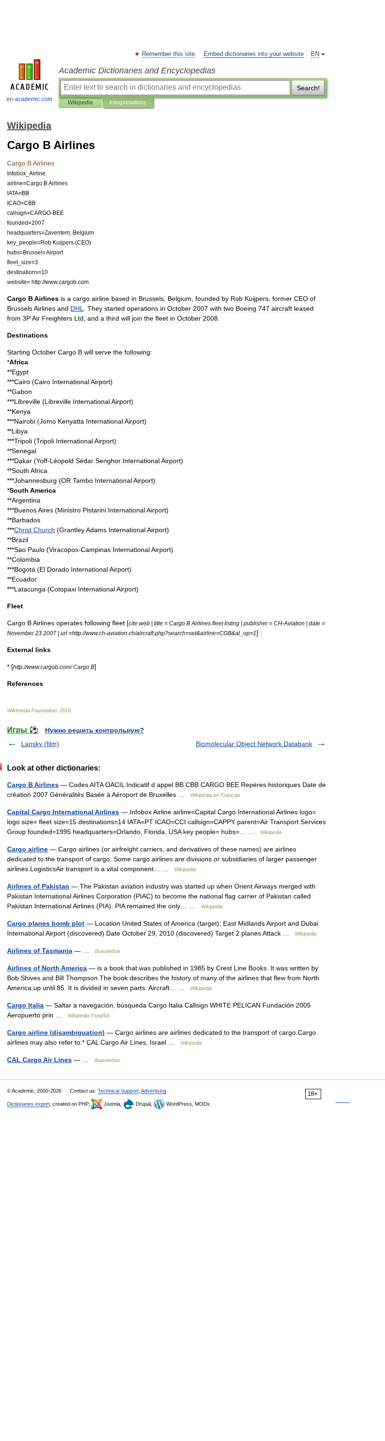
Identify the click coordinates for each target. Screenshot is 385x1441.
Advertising (153, 1091)
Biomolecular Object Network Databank (254, 744)
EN (315, 54)
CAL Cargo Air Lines (39, 1059)
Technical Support (118, 1091)
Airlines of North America (47, 968)
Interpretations (127, 102)
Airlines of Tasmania (39, 950)
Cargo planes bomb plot (46, 923)
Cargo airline (27, 849)
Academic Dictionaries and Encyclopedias (137, 70)
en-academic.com (29, 99)
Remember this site (169, 54)
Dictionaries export (28, 1104)
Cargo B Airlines (33, 784)
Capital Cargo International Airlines (63, 812)
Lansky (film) (40, 744)
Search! (308, 88)
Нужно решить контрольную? (94, 730)
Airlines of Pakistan (38, 886)
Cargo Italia (25, 1005)
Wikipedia (80, 102)
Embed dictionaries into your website (254, 54)
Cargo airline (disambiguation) (56, 1032)
